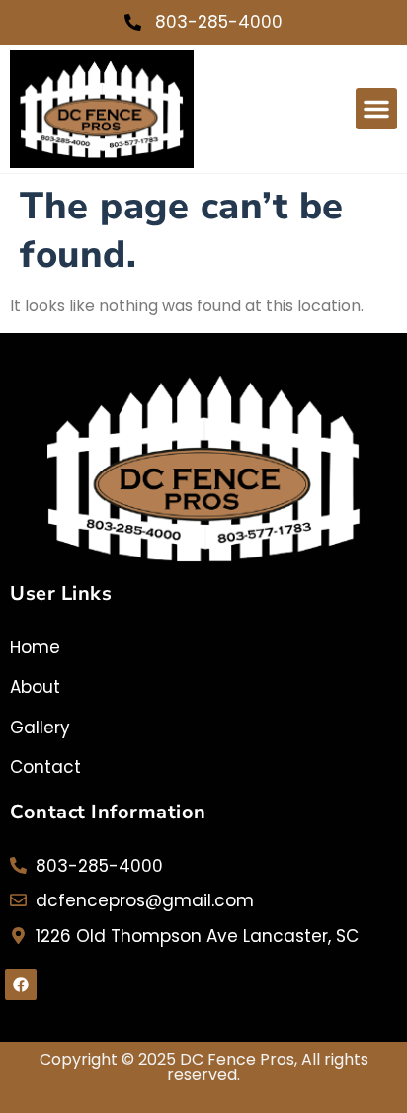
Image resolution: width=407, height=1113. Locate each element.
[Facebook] (21, 984)
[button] (376, 108)
